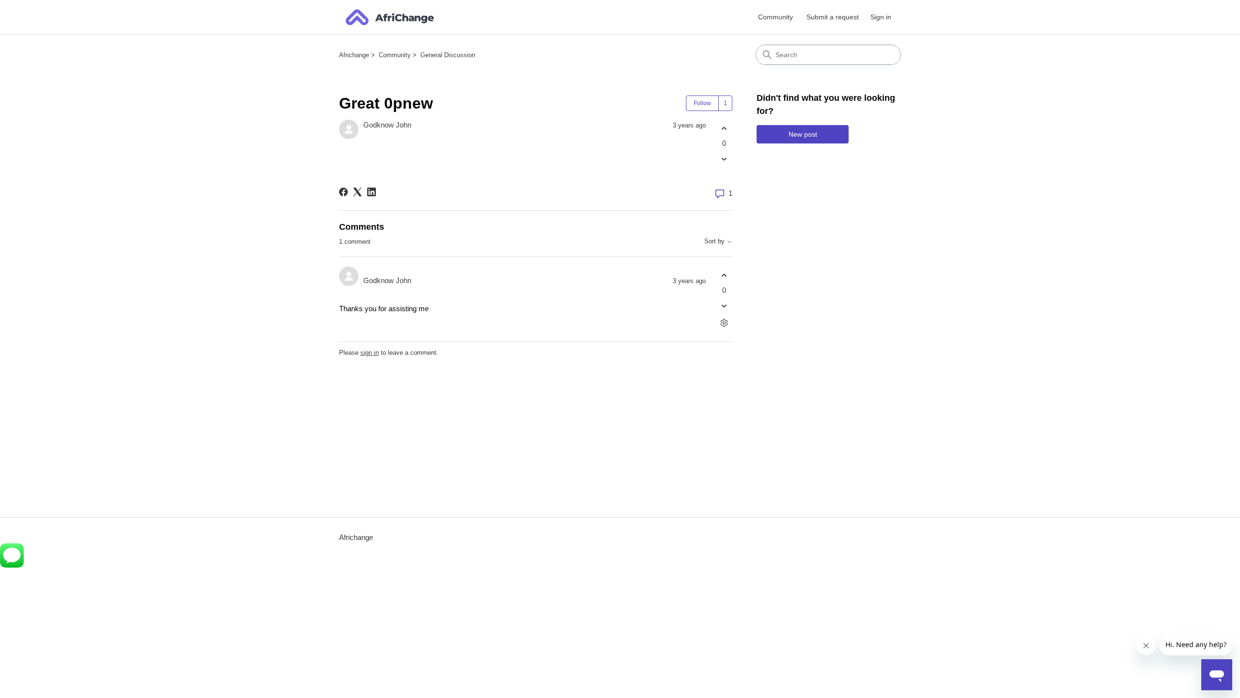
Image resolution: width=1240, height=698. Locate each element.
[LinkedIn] (371, 192)
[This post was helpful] (723, 128)
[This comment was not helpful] (723, 306)
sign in (369, 352)
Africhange (354, 55)
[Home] (389, 17)
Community (775, 17)
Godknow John (387, 125)
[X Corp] (357, 192)
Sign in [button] (880, 17)
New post (803, 134)
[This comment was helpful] (723, 275)
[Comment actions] (723, 323)
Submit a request (832, 17)
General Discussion (447, 55)
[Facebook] (343, 192)
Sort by (715, 241)
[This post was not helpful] (723, 159)
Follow (702, 103)
